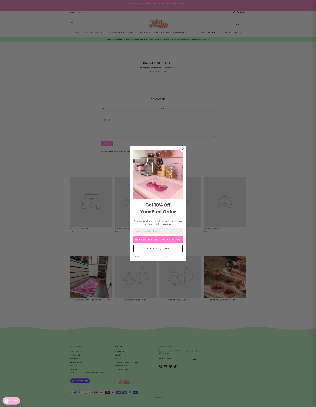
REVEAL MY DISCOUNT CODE (158, 239)
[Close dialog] (182, 149)
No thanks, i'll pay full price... (158, 248)
